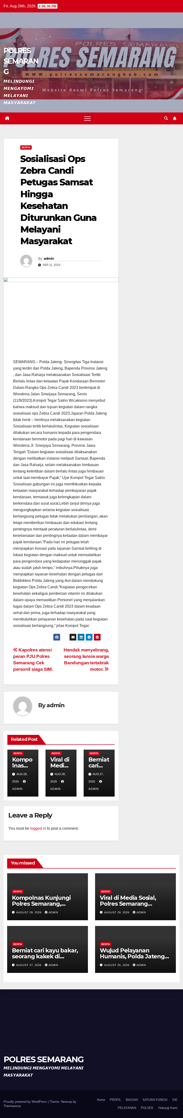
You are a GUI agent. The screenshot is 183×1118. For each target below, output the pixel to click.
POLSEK (147, 1108)
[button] (166, 118)
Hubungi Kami (168, 1108)
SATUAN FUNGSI (155, 1100)
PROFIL (115, 1100)
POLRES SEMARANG (21, 61)
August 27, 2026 (29, 965)
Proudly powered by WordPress (26, 1101)
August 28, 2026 (29, 912)
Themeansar (12, 1106)
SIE (175, 1100)
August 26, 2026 (117, 965)
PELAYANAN (127, 1108)
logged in (38, 828)
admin (49, 258)
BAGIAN (132, 1100)
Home (101, 1100)
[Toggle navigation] (87, 118)
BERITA (26, 147)
